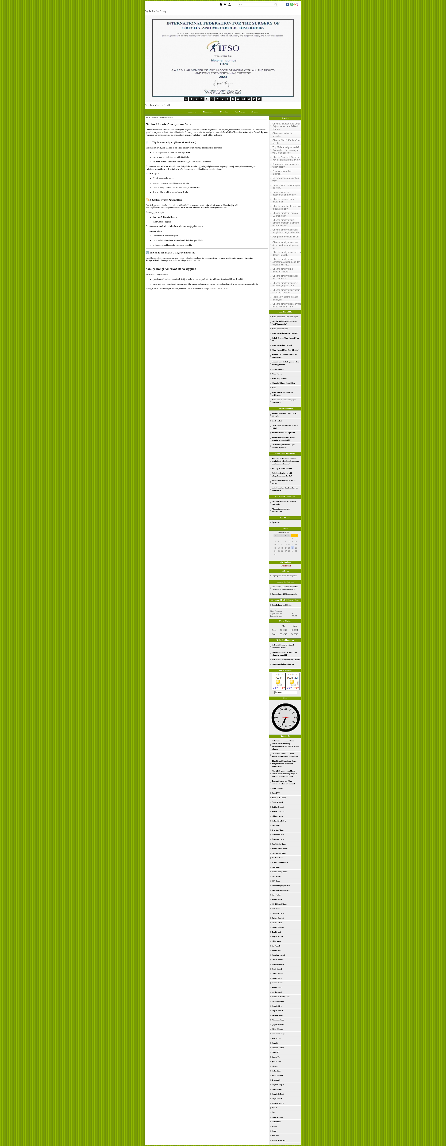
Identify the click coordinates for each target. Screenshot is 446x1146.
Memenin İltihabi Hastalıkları (283, 383)
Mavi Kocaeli (277, 992)
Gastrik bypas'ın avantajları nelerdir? (286, 186)
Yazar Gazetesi (277, 1075)
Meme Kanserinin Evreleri (282, 345)
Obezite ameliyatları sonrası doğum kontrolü (286, 253)
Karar (274, 1131)
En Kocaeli (276, 946)
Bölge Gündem (277, 1029)
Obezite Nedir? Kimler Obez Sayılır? (286, 141)
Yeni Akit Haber (278, 830)
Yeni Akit (275, 1136)
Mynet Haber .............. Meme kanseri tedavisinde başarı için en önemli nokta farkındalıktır (284, 773)
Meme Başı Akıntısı (279, 379)
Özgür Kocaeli (277, 802)
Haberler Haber (278, 835)
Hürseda (275, 1066)
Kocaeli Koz (276, 950)
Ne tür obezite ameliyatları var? (285, 179)
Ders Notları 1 (277, 895)
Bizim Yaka (276, 941)
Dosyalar (224, 112)
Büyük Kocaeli (277, 936)
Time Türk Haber (279, 798)
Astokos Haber (277, 858)
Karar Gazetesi (277, 788)
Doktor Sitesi (277, 923)
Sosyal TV (276, 793)
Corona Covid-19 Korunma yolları (285, 594)
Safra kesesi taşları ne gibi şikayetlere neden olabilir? (282, 474)
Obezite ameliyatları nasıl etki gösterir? (285, 277)
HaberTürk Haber (279, 821)
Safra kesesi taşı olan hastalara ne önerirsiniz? (285, 489)
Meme (274, 388)
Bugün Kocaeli (277, 1011)
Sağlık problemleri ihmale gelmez (284, 576)
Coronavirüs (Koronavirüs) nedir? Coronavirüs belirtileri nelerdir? (285, 588)
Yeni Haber (276, 1038)
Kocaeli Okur (277, 987)
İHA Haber (276, 881)
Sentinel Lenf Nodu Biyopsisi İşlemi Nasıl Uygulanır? (285, 363)
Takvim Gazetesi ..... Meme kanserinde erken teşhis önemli (283, 782)
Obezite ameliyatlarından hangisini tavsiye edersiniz (285, 231)
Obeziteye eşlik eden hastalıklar (283, 200)
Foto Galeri (240, 112)
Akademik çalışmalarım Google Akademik (284, 502)
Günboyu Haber (278, 913)
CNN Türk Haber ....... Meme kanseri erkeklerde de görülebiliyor (285, 755)
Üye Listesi (276, 522)
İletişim (254, 112)
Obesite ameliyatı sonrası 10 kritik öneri (285, 214)
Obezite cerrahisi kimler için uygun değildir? (286, 207)
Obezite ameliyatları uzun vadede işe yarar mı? (285, 284)
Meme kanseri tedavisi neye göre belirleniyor (284, 401)
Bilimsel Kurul (277, 816)
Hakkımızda (208, 112)
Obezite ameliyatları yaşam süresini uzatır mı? (286, 291)
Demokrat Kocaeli (278, 955)
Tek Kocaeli (276, 932)
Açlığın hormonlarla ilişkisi (285, 236)
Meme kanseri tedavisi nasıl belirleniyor (282, 394)
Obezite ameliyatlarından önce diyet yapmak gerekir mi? (285, 245)
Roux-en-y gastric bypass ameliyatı (285, 298)
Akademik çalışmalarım (281, 886)
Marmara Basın (278, 1020)
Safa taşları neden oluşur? (282, 469)
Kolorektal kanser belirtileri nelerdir (285, 660)
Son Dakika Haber (279, 844)
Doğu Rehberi (277, 1099)
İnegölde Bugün (278, 1085)
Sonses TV (276, 1057)
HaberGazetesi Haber (280, 862)
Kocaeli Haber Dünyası (281, 997)
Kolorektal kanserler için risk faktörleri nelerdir (283, 646)
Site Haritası (286, 566)
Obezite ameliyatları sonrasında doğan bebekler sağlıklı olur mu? (286, 262)
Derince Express (278, 1001)
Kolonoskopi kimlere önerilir (283, 664)
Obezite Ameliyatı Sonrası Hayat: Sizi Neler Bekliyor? (286, 158)
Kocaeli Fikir (277, 900)
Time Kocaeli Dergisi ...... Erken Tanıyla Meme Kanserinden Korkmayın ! (284, 763)
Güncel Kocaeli (277, 960)
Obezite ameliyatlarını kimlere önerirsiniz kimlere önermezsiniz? (285, 223)
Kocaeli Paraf (277, 978)
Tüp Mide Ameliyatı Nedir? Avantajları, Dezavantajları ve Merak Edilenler (285, 150)
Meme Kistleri (277, 374)
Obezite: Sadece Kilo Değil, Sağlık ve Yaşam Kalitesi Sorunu (286, 126)
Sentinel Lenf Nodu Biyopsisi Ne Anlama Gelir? (284, 356)
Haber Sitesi (276, 1071)
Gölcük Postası (277, 974)
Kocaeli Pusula (277, 983)
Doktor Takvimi (278, 918)
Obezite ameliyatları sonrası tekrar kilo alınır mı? (286, 305)
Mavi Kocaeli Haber (279, 904)
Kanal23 (275, 1043)
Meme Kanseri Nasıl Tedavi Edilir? (285, 350)
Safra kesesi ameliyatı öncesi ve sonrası (283, 481)
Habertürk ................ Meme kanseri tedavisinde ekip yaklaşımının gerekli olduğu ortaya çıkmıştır (285, 745)
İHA (273, 1112)
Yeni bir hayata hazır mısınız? (282, 172)
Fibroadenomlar (278, 369)
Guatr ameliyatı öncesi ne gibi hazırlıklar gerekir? (283, 446)
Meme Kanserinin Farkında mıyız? (285, 317)
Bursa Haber (277, 1089)
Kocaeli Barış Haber (279, 872)
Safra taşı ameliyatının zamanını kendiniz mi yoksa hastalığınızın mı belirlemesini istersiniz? (285, 461)
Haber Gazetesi (277, 1117)
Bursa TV (275, 1052)
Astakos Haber (277, 1015)
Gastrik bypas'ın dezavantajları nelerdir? (284, 193)
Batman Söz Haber (279, 853)
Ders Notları (276, 876)
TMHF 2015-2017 (278, 811)
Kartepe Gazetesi (278, 964)
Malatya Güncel (278, 1103)
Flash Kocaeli (277, 969)
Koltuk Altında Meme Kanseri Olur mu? (285, 339)
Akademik (276, 825)
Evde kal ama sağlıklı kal (281, 605)
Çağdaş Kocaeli (278, 807)
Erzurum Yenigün (279, 1034)
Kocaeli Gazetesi (278, 927)
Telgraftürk (276, 1080)
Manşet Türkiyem (278, 1140)
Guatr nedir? (277, 421)
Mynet (274, 1108)
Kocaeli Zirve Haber (279, 849)
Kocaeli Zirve (277, 1006)
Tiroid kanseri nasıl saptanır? (283, 433)
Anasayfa (192, 112)
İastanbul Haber (278, 839)
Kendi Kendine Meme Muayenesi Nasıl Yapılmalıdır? (284, 322)
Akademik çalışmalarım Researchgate (281, 510)
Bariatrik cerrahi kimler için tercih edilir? (285, 165)
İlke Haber (276, 867)
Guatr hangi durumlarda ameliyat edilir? (285, 426)
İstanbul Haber (278, 1048)
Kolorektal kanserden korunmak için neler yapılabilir (284, 653)
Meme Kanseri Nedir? (280, 329)
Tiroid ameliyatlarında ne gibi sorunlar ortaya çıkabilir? (283, 438)
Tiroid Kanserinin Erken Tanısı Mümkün (284, 414)
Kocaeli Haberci (278, 1094)
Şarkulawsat (276, 1061)
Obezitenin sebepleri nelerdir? (282, 135)
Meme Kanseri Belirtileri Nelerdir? (285, 333)
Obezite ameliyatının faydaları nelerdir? (282, 270)
